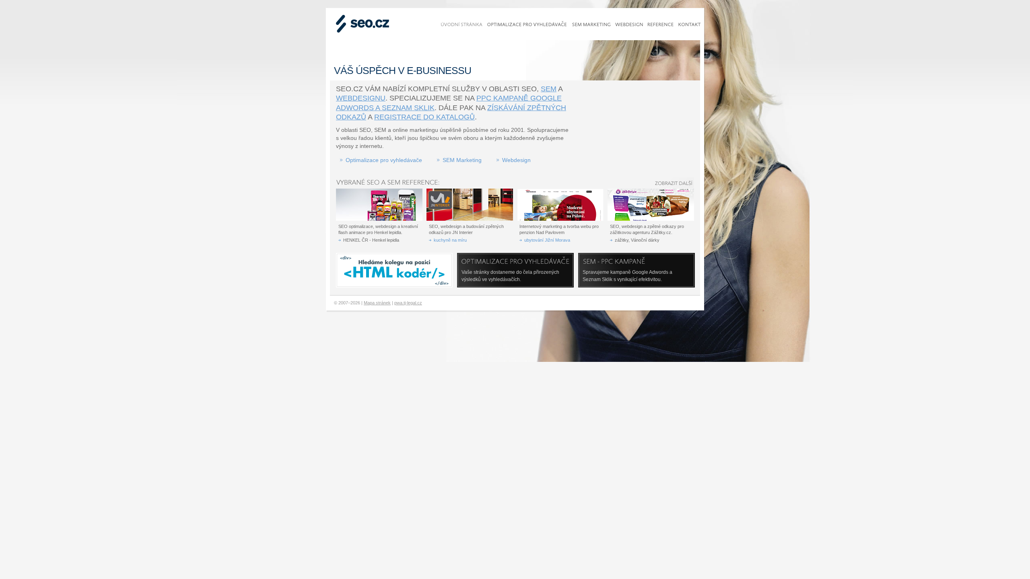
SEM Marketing (462, 160)
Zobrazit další (676, 183)
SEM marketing (591, 24)
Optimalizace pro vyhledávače (384, 160)
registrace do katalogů (424, 117)
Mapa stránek (377, 302)
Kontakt (689, 24)
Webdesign (516, 160)
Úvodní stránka (461, 24)
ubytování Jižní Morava (547, 240)
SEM (548, 89)
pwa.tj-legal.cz (408, 302)
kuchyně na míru (450, 240)
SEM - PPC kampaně (616, 261)
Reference (660, 24)
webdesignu (360, 98)
